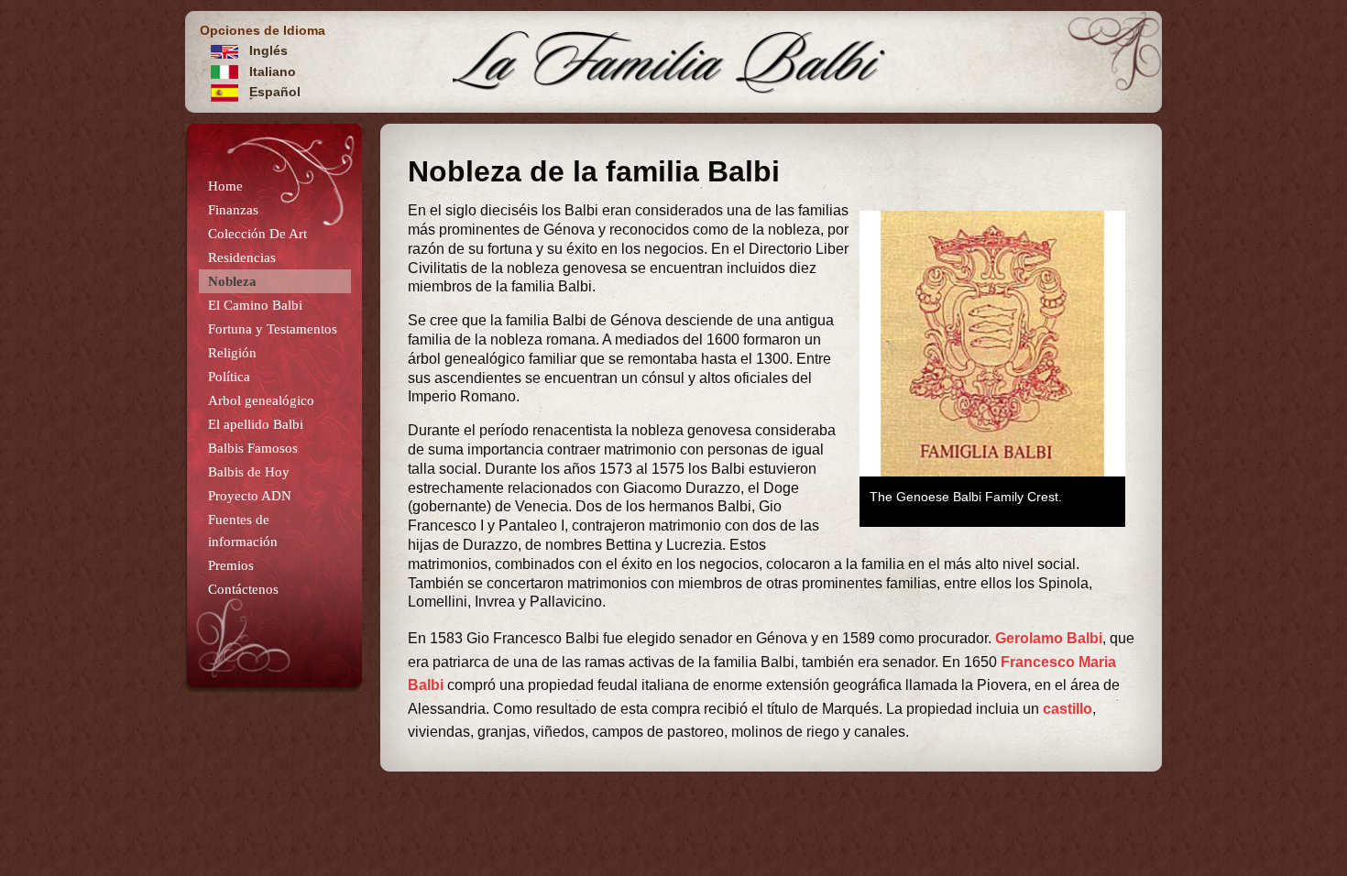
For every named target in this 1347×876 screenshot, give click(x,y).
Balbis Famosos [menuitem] (253, 448)
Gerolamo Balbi (1048, 638)
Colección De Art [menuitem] (257, 233)
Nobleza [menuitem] (232, 281)
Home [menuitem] (225, 186)
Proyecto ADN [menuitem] (249, 495)
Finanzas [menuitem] (233, 210)
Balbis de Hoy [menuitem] (249, 472)
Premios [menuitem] (231, 565)
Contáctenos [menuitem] (243, 589)
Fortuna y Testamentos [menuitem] (272, 329)
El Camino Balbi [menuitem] (255, 305)
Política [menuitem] (229, 376)
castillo (1067, 709)
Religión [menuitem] (232, 352)
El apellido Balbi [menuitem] (255, 424)
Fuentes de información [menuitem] (243, 530)
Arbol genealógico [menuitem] (261, 400)
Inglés (267, 50)
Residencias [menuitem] (242, 257)
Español (273, 91)
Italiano (271, 71)
